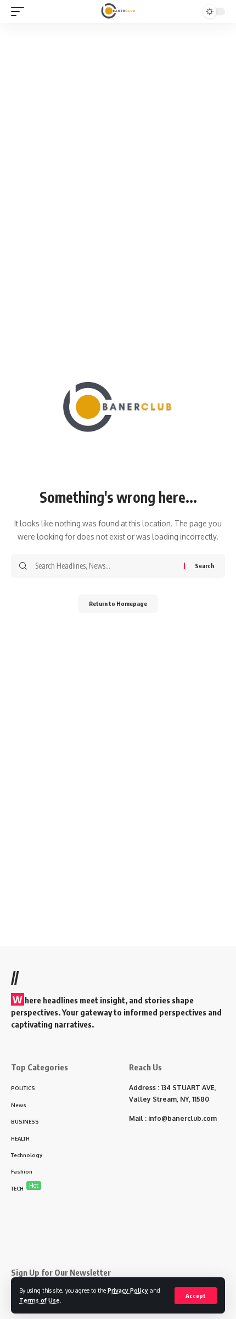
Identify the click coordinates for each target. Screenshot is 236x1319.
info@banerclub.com (182, 1118)
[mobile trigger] (20, 11)
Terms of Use (39, 1300)
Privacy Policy (128, 1290)
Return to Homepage (118, 603)
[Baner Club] (118, 11)
